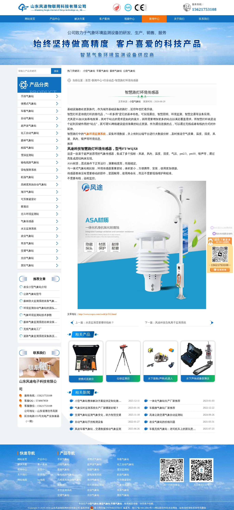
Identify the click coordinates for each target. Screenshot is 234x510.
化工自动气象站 (30, 133)
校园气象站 (27, 147)
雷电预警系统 (28, 169)
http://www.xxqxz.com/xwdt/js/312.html (97, 314)
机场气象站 (27, 177)
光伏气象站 (27, 258)
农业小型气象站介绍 (35, 287)
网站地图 (22, 480)
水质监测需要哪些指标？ (100, 322)
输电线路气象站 (30, 162)
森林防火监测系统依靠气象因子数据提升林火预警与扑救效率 (41, 301)
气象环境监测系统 (95, 133)
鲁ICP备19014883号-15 (143, 508)
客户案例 (104, 18)
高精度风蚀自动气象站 (34, 184)
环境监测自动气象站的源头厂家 (41, 308)
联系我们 (204, 18)
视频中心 (129, 18)
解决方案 (80, 18)
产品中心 (55, 18)
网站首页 (30, 18)
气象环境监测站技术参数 (37, 315)
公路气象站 (129, 71)
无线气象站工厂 (32, 329)
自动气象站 (27, 118)
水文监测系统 (28, 228)
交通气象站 (27, 250)
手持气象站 (27, 96)
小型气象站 (89, 71)
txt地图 (41, 480)
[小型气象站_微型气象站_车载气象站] (52, 7)
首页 (87, 80)
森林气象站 (116, 71)
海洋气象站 (27, 192)
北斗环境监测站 (30, 214)
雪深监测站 (27, 155)
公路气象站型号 (32, 294)
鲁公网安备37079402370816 (108, 508)
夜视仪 (25, 206)
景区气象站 (27, 265)
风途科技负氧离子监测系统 (170, 322)
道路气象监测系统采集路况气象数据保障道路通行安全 (41, 336)
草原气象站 (27, 243)
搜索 (56, 71)
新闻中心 (154, 18)
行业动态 (108, 80)
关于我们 (179, 18)
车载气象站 (102, 71)
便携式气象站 (28, 103)
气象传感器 (27, 221)
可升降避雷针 (28, 199)
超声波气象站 (28, 125)
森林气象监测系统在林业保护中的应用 (41, 322)
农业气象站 (27, 236)
